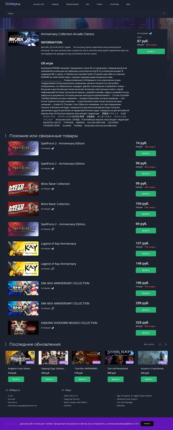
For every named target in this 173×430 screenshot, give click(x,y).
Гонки (99, 4)
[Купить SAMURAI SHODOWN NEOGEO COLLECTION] (23, 328)
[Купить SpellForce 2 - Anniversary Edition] (23, 148)
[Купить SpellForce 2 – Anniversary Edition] (23, 229)
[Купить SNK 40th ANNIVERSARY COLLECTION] (23, 288)
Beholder (121, 405)
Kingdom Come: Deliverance (21, 368)
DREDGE (67, 405)
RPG (87, 4)
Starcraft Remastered (118, 368)
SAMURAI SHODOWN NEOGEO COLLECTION (69, 323)
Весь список (149, 344)
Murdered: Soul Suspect (127, 399)
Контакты (12, 402)
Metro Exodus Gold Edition (75, 402)
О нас (10, 396)
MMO (128, 4)
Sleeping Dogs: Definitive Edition (56, 368)
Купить (151, 51)
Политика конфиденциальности (22, 405)
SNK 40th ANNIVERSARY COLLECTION (65, 283)
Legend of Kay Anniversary (58, 243)
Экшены (55, 4)
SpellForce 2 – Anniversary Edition (63, 224)
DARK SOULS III (71, 396)
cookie (136, 423)
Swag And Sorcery (72, 399)
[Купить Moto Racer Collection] (23, 189)
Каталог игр (39, 4)
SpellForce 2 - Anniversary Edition (63, 143)
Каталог (11, 399)
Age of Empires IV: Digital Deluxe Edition (134, 396)
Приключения (72, 4)
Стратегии (114, 4)
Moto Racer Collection (55, 184)
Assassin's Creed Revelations (154, 368)
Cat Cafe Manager (125, 402)
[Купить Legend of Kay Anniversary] (23, 248)
